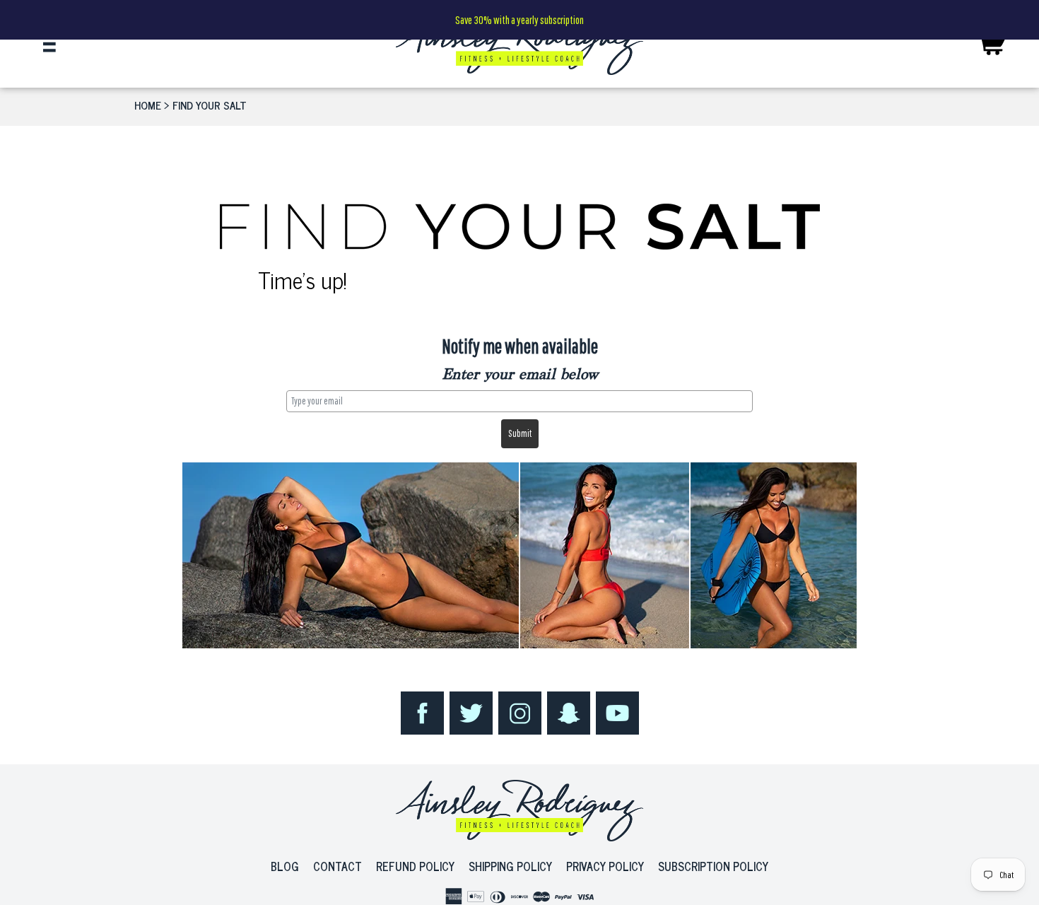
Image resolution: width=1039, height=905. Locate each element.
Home (147, 105)
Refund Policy (415, 866)
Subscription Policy (713, 866)
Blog (285, 866)
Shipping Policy (510, 866)
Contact (337, 866)
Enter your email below (520, 375)
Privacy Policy (605, 866)
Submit (520, 433)
